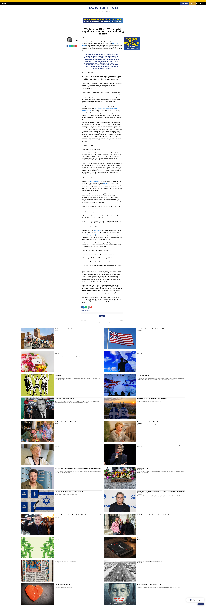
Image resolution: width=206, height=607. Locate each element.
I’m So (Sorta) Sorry (60, 352)
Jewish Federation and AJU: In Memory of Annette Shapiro (69, 445)
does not (105, 183)
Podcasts (102, 15)
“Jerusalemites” (141, 538)
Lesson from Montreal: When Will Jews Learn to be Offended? (152, 398)
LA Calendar (116, 15)
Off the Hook (58, 375)
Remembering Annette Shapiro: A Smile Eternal (149, 421)
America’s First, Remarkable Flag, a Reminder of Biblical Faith (152, 328)
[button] (67, 46)
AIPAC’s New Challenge (143, 375)
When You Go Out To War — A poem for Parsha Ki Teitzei (69, 538)
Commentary (88, 15)
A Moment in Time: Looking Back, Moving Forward (149, 561)
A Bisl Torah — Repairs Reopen (62, 584)
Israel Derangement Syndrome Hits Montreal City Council (69, 491)
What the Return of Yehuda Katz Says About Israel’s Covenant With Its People (156, 352)
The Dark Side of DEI (142, 468)
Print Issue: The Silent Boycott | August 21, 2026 (149, 584)
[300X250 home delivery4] (132, 43)
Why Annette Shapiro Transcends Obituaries (66, 421)
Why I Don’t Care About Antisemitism (64, 328)
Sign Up (101, 316)
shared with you (97, 230)
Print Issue (122, 15)
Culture (95, 15)
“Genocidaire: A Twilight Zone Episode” (64, 398)
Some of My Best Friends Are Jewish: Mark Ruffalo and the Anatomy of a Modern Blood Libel (78, 468)
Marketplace (109, 15)
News (82, 15)
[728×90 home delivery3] (103, 20)
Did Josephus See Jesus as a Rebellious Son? (66, 561)
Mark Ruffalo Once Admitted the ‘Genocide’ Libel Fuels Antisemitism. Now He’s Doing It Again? (160, 445)
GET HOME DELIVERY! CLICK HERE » (103, 1)
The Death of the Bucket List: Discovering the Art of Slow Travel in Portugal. (156, 514)
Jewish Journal (103, 8)
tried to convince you (95, 181)
